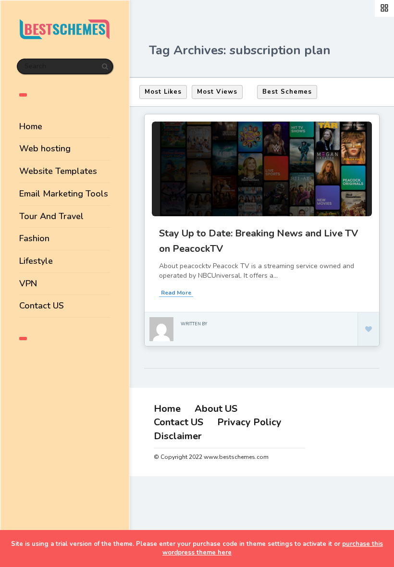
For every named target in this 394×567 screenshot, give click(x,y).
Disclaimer (178, 436)
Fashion (34, 238)
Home (30, 126)
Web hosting (45, 148)
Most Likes (163, 91)
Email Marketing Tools (63, 193)
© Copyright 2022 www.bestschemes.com (211, 457)
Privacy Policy (249, 422)
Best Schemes (287, 91)
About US (216, 408)
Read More (176, 292)
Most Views (217, 91)
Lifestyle (36, 261)
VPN (28, 283)
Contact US (41, 305)
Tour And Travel (51, 216)
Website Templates (58, 171)
